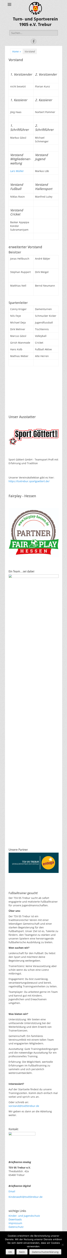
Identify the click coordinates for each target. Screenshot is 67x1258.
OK (10, 1252)
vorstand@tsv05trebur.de (24, 1106)
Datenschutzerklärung (45, 1252)
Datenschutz (16, 1227)
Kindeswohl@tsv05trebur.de (26, 1196)
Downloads (15, 1219)
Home (16, 51)
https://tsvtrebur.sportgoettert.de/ (29, 481)
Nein (22, 1252)
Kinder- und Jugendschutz (24, 1215)
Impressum (15, 1223)
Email (12, 1191)
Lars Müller (17, 171)
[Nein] (62, 1245)
